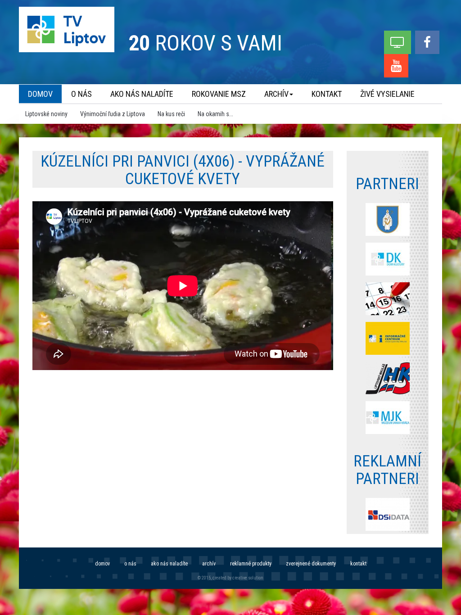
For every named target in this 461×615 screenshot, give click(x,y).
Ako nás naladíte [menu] (141, 94)
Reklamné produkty (250, 564)
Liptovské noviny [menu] (46, 114)
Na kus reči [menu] (171, 114)
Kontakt (358, 564)
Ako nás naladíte (169, 564)
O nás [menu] (81, 94)
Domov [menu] (40, 94)
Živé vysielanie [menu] (387, 94)
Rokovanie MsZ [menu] (219, 94)
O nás (130, 564)
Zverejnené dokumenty (311, 564)
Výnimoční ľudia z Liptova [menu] (112, 114)
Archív (209, 564)
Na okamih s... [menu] (215, 114)
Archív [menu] (276, 94)
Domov (102, 564)
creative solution (247, 577)
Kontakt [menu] (327, 94)
